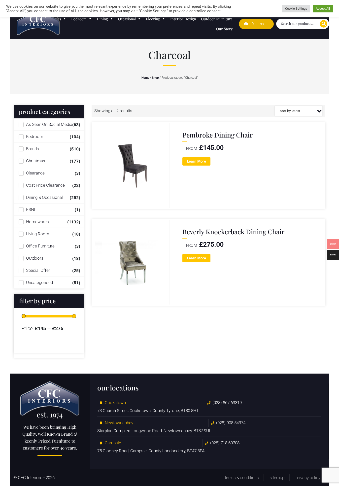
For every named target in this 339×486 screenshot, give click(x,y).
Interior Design (183, 18)
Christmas (35, 160)
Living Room (37, 233)
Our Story (224, 28)
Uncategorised (39, 282)
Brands (32, 148)
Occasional (127, 18)
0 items (257, 24)
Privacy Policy (308, 477)
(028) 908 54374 (230, 422)
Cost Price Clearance (45, 185)
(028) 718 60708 (224, 442)
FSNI (30, 209)
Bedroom (79, 18)
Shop (155, 77)
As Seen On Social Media (49, 124)
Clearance (35, 173)
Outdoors (34, 258)
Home (145, 77)
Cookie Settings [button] (296, 8)
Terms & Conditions (242, 477)
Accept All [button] (323, 8)
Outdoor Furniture (217, 18)
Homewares (37, 221)
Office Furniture (40, 245)
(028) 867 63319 (227, 402)
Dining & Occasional (44, 197)
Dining (102, 18)
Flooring (153, 18)
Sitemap (277, 477)
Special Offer (38, 270)
